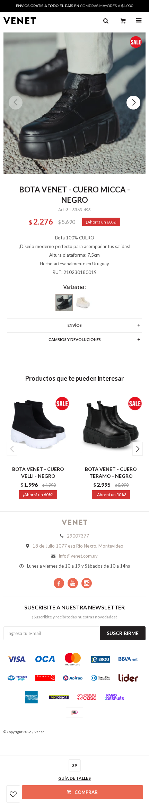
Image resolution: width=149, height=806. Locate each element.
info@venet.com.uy (78, 556)
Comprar (86, 792)
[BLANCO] (83, 302)
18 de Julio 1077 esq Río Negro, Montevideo (78, 546)
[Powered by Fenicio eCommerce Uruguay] (135, 732)
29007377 (78, 536)
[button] (133, 103)
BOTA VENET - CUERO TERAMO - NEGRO (111, 472)
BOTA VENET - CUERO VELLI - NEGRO (38, 472)
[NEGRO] (64, 302)
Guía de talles (74, 778)
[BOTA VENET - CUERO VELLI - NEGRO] (38, 427)
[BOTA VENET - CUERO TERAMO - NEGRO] (111, 427)
